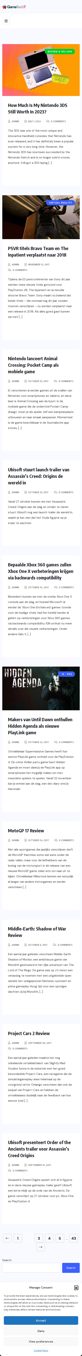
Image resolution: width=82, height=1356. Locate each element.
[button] (76, 1288)
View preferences (41, 1342)
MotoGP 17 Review (26, 830)
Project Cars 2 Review (29, 1033)
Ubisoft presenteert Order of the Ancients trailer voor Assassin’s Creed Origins (39, 1148)
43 (73, 1238)
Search (6, 1260)
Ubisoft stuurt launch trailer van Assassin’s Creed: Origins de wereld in (38, 476)
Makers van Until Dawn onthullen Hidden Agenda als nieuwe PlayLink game (40, 725)
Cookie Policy (41, 1350)
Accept (41, 1320)
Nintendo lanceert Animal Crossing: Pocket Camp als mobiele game (33, 364)
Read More (24, 175)
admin (15, 121)
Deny (41, 1331)
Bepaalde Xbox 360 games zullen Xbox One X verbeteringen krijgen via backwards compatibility (40, 571)
